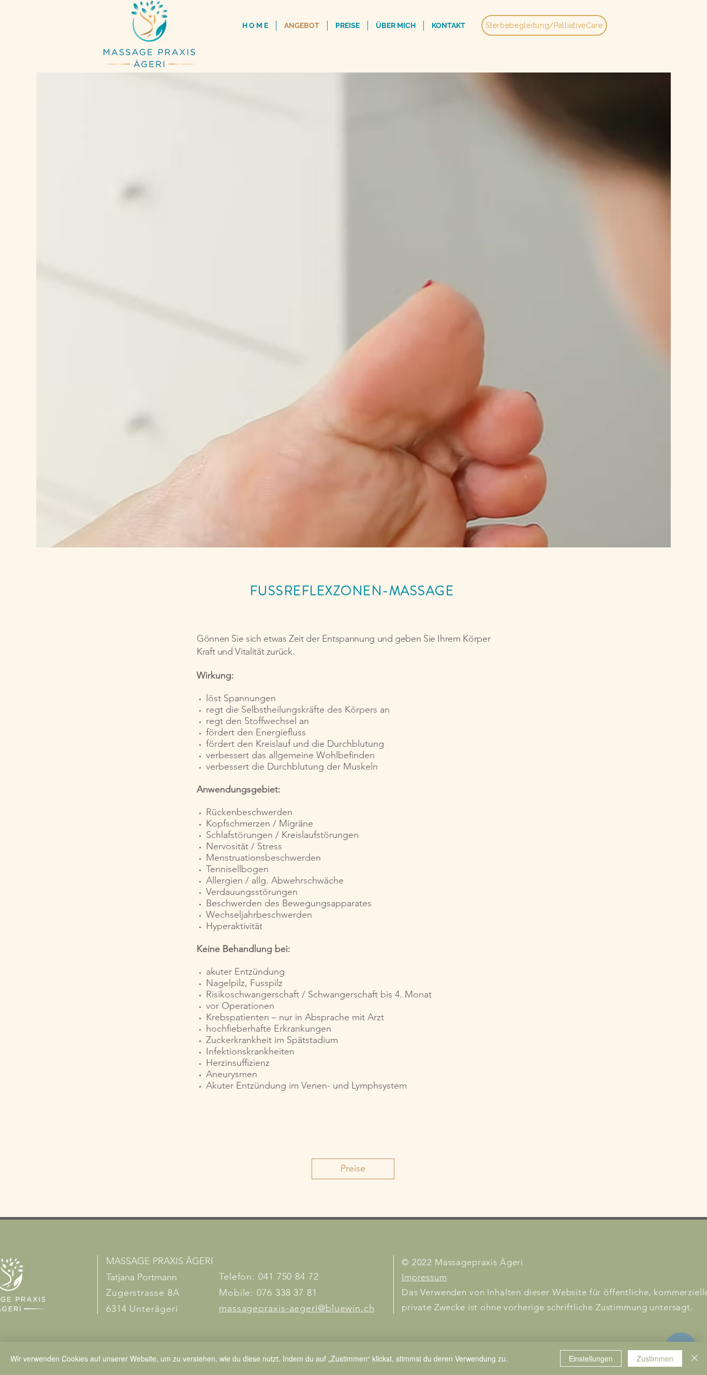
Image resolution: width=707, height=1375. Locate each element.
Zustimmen (655, 1358)
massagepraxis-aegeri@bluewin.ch (297, 1308)
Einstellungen (591, 1358)
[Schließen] (694, 1358)
